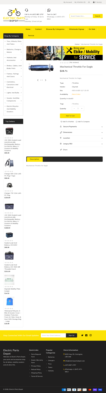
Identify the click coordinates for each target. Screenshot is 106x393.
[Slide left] (38, 80)
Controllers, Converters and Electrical (12, 84)
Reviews (50, 159)
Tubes (50, 367)
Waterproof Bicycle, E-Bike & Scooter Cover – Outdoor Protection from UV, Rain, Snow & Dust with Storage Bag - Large (12, 316)
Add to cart (70, 116)
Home (77, 44)
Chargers (51, 360)
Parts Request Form (36, 355)
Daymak (75, 87)
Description (34, 159)
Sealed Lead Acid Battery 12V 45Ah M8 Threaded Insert (12, 267)
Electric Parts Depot (16, 389)
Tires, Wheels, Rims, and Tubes (14, 42)
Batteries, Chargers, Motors (14, 50)
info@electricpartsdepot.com (75, 361)
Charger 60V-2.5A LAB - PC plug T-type (13, 175)
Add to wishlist (68, 122)
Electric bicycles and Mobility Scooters (13, 109)
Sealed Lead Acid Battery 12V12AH (10, 244)
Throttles (75, 83)
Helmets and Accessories (11, 59)
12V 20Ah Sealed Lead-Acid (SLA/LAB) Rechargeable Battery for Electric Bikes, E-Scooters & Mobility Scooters (13, 145)
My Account (68, 2)
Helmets (51, 371)
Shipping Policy (36, 373)
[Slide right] (45, 80)
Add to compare (84, 122)
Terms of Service (37, 376)
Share (65, 150)
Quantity (63, 109)
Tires (50, 364)
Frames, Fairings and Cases (13, 75)
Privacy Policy (36, 366)
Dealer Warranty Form (37, 361)
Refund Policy (36, 369)
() (89, 2)
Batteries (51, 357)
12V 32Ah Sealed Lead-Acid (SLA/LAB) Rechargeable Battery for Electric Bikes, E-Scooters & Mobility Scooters (13, 220)
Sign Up (71, 335)
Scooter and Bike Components (13, 99)
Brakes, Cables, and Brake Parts (14, 67)
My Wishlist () (80, 2)
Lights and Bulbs (13, 93)
